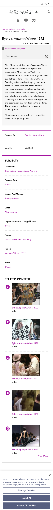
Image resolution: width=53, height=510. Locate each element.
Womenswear (11, 212)
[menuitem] (26, 136)
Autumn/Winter (12, 253)
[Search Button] (49, 11)
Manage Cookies (26, 490)
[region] (26, 490)
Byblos (8, 226)
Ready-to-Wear (12, 198)
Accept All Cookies (26, 505)
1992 (23, 253)
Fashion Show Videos (34, 135)
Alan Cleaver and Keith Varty (18, 239)
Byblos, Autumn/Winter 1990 (25, 378)
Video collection (22, 29)
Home (4, 29)
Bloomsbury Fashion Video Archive (21, 171)
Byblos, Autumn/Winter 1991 (25, 343)
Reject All (26, 498)
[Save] (18, 20)
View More (43, 456)
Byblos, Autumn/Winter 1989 (25, 414)
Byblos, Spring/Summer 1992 (25, 308)
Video (11, 29)
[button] (26, 20)
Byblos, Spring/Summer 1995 (25, 449)
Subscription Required (15, 48)
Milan (7, 267)
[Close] (50, 475)
